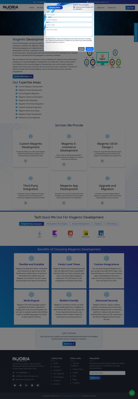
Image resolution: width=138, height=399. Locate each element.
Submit (89, 49)
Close (81, 49)
